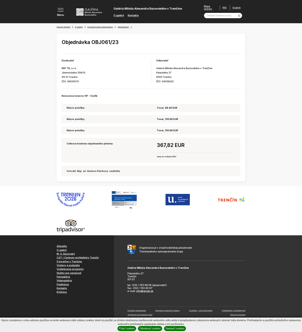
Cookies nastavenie (136, 310)
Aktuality (62, 246)
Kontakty (133, 15)
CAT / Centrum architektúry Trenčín (78, 257)
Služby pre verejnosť (69, 273)
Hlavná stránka (63, 27)
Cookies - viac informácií (200, 310)
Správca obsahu (237, 315)
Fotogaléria (63, 276)
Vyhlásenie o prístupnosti (233, 310)
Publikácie (63, 284)
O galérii (119, 15)
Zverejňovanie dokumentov (100, 27)
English (237, 7)
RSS (224, 7)
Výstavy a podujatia (68, 265)
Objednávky (123, 27)
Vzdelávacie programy (70, 269)
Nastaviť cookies (175, 328)
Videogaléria (64, 280)
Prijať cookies (126, 328)
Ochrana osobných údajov (167, 310)
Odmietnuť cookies (150, 328)
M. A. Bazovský (66, 253)
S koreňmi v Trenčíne (69, 261)
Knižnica (62, 292)
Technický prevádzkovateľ (139, 315)
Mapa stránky (208, 7)
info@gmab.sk (144, 291)
